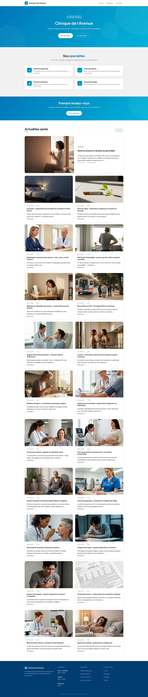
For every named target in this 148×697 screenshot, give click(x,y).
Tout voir (119, 130)
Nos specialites (82, 35)
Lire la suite (30, 219)
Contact (106, 680)
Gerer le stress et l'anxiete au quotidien (96, 150)
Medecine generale (86, 670)
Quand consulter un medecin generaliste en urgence (47, 501)
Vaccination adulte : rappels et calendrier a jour (45, 452)
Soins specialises (85, 674)
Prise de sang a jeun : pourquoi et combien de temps (97, 501)
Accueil (101, 3)
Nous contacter (74, 113)
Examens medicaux (86, 677)
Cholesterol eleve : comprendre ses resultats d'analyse (98, 594)
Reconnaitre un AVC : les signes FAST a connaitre (96, 306)
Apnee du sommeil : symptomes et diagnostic (94, 643)
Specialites (110, 3)
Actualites (119, 3)
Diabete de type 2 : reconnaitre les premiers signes (46, 403)
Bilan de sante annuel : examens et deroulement (45, 643)
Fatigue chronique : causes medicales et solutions (96, 547)
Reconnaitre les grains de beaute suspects (43, 547)
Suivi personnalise (86, 680)
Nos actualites (65, 35)
